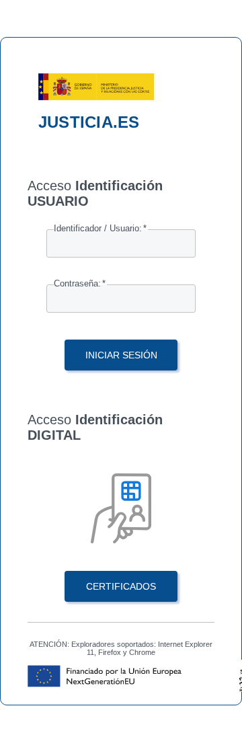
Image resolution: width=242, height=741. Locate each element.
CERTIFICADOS (121, 586)
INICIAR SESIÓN (121, 355)
